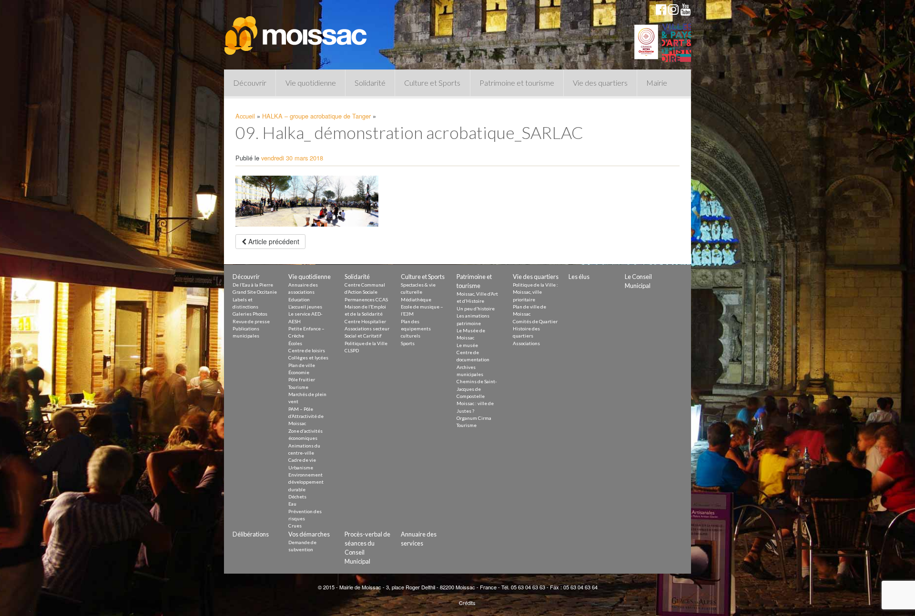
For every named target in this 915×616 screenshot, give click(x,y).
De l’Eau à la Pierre (253, 285)
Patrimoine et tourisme (516, 82)
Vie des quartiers (600, 82)
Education (299, 299)
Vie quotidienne (310, 82)
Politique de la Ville (366, 343)
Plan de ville (301, 365)
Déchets (297, 496)
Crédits (467, 602)
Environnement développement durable (306, 482)
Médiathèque (416, 299)
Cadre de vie (302, 460)
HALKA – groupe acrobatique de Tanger (316, 115)
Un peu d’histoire (476, 308)
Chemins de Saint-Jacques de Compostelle (477, 388)
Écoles (295, 343)
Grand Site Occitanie (255, 292)
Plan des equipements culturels (416, 328)
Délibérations (251, 534)
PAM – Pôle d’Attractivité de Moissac (306, 416)
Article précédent (272, 241)
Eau (292, 504)
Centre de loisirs (306, 350)
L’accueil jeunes (305, 306)
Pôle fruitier (301, 379)
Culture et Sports (432, 82)
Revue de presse (251, 321)
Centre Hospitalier (365, 321)
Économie (298, 372)
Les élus (579, 276)
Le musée (467, 345)
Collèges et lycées (308, 357)
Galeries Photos (250, 314)
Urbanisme (300, 467)
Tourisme (298, 387)
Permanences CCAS (366, 299)
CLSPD (352, 350)
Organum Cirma (474, 418)
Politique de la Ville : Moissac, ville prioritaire (535, 292)
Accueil (245, 115)
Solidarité (370, 82)
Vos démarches (309, 534)
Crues (295, 525)
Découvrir (249, 82)
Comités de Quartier (535, 321)
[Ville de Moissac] (296, 31)
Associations (526, 343)
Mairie (656, 82)
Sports (408, 343)
